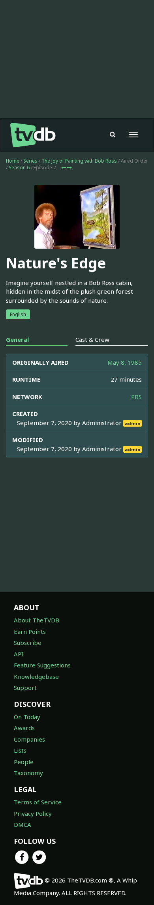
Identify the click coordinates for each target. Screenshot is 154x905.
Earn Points (30, 631)
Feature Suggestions (42, 665)
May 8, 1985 (124, 362)
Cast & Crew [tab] (92, 339)
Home (12, 160)
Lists (20, 750)
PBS (136, 397)
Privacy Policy (33, 813)
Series (30, 160)
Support (25, 687)
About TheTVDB (36, 620)
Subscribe (27, 642)
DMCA (22, 824)
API (18, 654)
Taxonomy (28, 773)
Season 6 (19, 167)
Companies (29, 739)
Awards (24, 728)
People (24, 762)
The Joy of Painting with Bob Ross (79, 160)
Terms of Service (38, 802)
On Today (27, 717)
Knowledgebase (36, 676)
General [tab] (17, 339)
